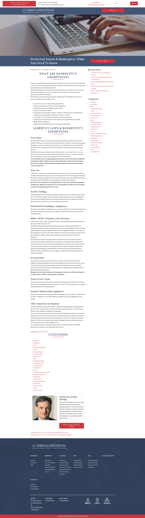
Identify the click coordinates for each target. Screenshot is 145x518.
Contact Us (120, 17)
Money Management (39, 374)
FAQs (92, 17)
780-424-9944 (42, 2)
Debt (35, 358)
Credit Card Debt (77, 460)
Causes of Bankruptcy (50, 467)
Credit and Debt (38, 354)
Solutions (60, 17)
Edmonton (33, 484)
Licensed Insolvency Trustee (42, 372)
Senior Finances (38, 386)
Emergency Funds (39, 363)
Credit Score (37, 356)
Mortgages (37, 377)
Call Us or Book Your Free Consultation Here (19, 3)
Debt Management (39, 361)
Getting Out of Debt (78, 467)
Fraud (35, 370)
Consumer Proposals (93, 465)
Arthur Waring (51, 69)
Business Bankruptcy (42, 331)
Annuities (36, 340)
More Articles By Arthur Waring (71, 425)
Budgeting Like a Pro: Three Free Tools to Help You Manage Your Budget (51, 435)
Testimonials (78, 17)
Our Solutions (62, 460)
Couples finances (38, 352)
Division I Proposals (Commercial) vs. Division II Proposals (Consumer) (65, 467)
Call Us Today (102, 61)
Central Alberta (34, 486)
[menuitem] (23, 17)
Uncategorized (38, 390)
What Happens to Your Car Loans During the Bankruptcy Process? (49, 432)
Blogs (105, 17)
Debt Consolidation (78, 465)
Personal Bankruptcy (39, 381)
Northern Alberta (35, 489)
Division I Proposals (63, 462)
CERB (35, 349)
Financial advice (38, 365)
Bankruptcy (37, 343)
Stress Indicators (41, 17)
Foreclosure (37, 367)
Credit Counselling (78, 462)
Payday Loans (37, 379)
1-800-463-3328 (52, 2)
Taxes (35, 388)
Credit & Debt (91, 467)
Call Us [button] (112, 10)
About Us (22, 17)
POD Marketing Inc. (69, 516)
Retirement (37, 383)
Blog (35, 345)
